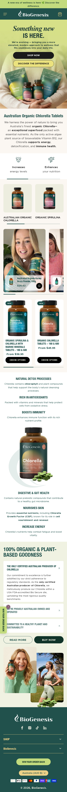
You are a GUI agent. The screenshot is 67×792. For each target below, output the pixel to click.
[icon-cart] (60, 14)
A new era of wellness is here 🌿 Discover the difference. (33, 4)
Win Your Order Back (33, 762)
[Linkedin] (45, 728)
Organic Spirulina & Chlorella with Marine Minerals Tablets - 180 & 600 (17, 345)
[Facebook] (22, 728)
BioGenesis (39, 787)
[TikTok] (37, 728)
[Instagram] (30, 728)
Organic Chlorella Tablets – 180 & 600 (48, 342)
